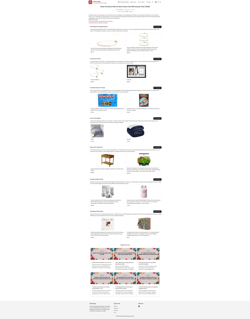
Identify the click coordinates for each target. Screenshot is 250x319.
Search (115, 306)
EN (158, 2)
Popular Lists (133, 2)
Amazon (116, 310)
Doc (115, 312)
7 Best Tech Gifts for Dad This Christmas (98, 22)
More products (157, 26)
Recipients (148, 2)
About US (116, 308)
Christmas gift (101, 15)
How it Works (141, 2)
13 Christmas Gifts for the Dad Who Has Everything (100, 21)
